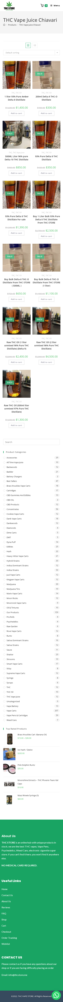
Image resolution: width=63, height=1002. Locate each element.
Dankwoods (12, 523)
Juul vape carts (13, 574)
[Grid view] (28, 45)
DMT (9, 537)
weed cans (12, 720)
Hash (9, 551)
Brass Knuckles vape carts (18, 485)
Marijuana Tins (13, 589)
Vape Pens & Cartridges (17, 715)
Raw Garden (12, 626)
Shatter (10, 654)
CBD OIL (10, 500)
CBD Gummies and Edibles (19, 495)
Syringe (10, 678)
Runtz (9, 635)
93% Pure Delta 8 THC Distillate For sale (16, 218)
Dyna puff (11, 542)
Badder (10, 471)
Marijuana (11, 584)
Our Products (13, 612)
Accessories (12, 457)
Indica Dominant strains (17, 565)
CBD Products (13, 504)
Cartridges (11, 490)
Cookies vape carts (15, 514)
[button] (56, 995)
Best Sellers (12, 481)
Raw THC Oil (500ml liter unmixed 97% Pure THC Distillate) (16, 408)
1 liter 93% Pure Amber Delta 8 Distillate (17, 98)
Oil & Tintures (13, 607)
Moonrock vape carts (16, 603)
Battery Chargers (14, 476)
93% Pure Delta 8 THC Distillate (46, 158)
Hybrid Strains (13, 560)
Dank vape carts (14, 518)
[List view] (34, 45)
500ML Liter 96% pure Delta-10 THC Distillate (16, 158)
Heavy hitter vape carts (17, 556)
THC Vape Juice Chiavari (30, 24)
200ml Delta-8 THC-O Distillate (46, 98)
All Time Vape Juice (15, 462)
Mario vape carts (14, 593)
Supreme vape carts (16, 673)
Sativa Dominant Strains (17, 640)
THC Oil (19, 92)
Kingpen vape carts (15, 579)
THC (13, 92)
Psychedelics (12, 621)
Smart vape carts (14, 663)
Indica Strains (13, 570)
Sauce (9, 649)
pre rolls (10, 617)
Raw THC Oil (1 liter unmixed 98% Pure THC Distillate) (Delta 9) (16, 345)
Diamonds (11, 528)
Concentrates (13, 509)
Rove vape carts (14, 631)
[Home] (4, 24)
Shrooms (11, 659)
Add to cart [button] (16, 113)
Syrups (10, 682)
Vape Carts (11, 710)
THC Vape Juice (18, 152)
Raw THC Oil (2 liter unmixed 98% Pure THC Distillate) (46, 345)
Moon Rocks (12, 598)
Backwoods (12, 467)
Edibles (10, 546)
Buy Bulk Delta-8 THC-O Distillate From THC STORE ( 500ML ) (16, 282)
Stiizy (9, 668)
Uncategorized (13, 701)
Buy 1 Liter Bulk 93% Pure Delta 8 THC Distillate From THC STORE (46, 219)
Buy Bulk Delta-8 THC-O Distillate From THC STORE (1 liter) (46, 282)
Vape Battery (12, 706)
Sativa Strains (13, 645)
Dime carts (12, 532)
